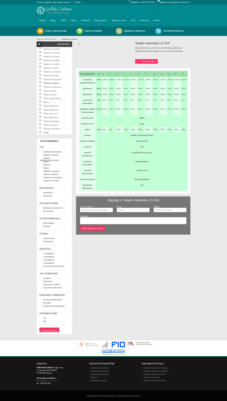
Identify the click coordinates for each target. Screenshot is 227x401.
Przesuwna (47, 281)
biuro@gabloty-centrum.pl (174, 2)
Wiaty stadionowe (50, 117)
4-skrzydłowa (48, 263)
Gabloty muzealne (51, 75)
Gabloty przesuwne (152, 377)
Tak (44, 318)
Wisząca (46, 226)
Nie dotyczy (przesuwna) (53, 266)
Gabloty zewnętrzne (51, 53)
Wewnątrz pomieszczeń (53, 208)
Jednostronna (49, 238)
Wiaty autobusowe (51, 106)
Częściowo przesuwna (52, 288)
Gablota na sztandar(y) (52, 177)
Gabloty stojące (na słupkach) (156, 371)
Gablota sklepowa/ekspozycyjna (49, 159)
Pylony (74, 20)
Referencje (144, 20)
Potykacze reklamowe (52, 87)
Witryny (53, 20)
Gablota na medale (51, 181)
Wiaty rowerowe (50, 114)
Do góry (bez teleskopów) (54, 306)
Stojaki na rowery (119, 20)
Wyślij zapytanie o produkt (92, 228)
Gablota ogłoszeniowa (52, 152)
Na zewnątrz (48, 211)
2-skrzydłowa (48, 257)
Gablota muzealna (50, 155)
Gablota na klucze (50, 174)
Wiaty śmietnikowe (51, 121)
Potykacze (85, 20)
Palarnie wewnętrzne (52, 129)
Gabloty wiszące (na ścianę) (155, 368)
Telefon (157, 207)
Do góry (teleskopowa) (52, 300)
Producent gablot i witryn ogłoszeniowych (54, 2)
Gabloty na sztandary (52, 72)
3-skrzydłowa (48, 260)
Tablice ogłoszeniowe (52, 98)
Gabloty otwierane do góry (155, 374)
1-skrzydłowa (48, 254)
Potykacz (47, 165)
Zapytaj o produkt (148, 61)
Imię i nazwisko (86, 207)
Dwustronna (48, 241)
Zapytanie (84, 216)
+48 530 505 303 (142, 2)
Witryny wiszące (50, 94)
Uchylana (47, 278)
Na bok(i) (47, 303)
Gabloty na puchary (51, 56)
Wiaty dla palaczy (50, 110)
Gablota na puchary (51, 171)
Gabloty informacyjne (100, 368)
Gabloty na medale (51, 60)
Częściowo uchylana (51, 284)
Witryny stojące (49, 91)
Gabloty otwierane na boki (154, 380)
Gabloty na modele (51, 64)
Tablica (46, 168)
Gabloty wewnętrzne (51, 49)
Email (119, 207)
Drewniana (47, 196)
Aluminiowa (48, 193)
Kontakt (77, 2)
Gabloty (42, 20)
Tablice (63, 20)
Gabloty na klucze (50, 68)
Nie (44, 321)
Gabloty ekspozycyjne (52, 79)
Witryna (46, 162)
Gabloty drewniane (99, 380)
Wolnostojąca (48, 223)
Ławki (133, 20)
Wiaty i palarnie (100, 20)
